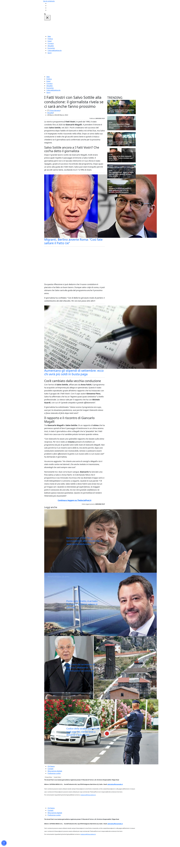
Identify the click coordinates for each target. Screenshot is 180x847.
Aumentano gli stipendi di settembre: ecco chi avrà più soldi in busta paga (74, 372)
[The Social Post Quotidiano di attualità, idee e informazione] (99, 28)
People (110, 154)
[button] (4, 843)
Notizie (110, 108)
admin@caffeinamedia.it (115, 784)
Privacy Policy (48, 777)
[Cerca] (45, 14)
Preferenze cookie (54, 773)
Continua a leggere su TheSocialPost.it (74, 500)
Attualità (51, 46)
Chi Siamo (51, 766)
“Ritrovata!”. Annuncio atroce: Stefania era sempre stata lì (120, 143)
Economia (51, 48)
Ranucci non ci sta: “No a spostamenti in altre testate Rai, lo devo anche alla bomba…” (84, 541)
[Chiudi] (47, 17)
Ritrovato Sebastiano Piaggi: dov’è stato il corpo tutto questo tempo (121, 126)
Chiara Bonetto (55, 110)
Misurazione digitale (55, 771)
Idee (49, 36)
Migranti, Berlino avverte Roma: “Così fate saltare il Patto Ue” (73, 241)
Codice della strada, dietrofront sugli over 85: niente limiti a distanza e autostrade (82, 731)
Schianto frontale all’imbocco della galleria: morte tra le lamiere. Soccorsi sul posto (120, 190)
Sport (50, 53)
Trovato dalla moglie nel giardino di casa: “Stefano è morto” (121, 111)
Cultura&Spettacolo (55, 50)
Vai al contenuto (49, 1)
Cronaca (51, 43)
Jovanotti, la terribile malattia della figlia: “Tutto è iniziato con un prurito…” (121, 158)
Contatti (50, 769)
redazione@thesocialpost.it (88, 795)
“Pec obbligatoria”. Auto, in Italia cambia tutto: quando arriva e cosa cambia (121, 174)
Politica (50, 39)
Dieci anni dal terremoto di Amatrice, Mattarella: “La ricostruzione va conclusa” (80, 667)
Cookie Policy (57, 777)
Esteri (50, 41)
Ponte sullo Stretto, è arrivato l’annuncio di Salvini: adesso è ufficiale (82, 604)
